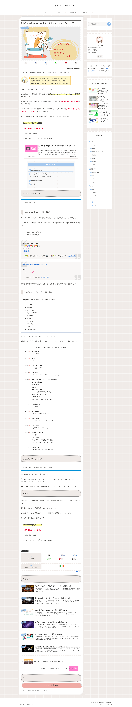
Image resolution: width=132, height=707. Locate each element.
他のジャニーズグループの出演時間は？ (40, 176)
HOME (92, 702)
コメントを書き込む (52, 685)
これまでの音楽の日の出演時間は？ (39, 174)
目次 (50, 164)
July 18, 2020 (45, 277)
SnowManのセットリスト (38, 180)
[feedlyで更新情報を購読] (60, 565)
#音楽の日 (26, 251)
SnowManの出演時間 (36, 170)
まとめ (33, 184)
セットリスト (25, 550)
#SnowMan (33, 264)
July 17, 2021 (72, 256)
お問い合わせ (109, 702)
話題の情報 (102, 702)
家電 (96, 702)
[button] (76, 63)
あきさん (100, 45)
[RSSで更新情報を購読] (63, 565)
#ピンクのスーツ (42, 264)
